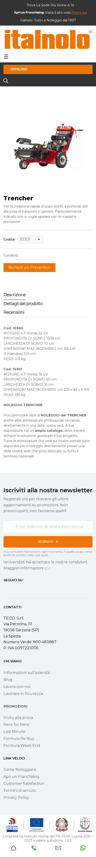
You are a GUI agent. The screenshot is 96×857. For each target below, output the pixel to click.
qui (47, 568)
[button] (79, 12)
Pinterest (38, 255)
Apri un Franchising (21, 776)
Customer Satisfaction (23, 783)
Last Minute (14, 731)
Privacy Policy (16, 797)
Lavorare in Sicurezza (23, 693)
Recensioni (13, 312)
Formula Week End (21, 745)
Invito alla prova (18, 717)
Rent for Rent (16, 724)
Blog (7, 679)
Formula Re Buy (18, 738)
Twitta (31, 255)
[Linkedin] (30, 589)
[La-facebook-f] (5, 589)
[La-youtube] (22, 589)
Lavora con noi (16, 686)
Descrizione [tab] (14, 294)
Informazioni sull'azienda (26, 672)
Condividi (24, 255)
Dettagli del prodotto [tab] (23, 303)
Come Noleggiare (19, 769)
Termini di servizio (19, 790)
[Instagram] (14, 589)
